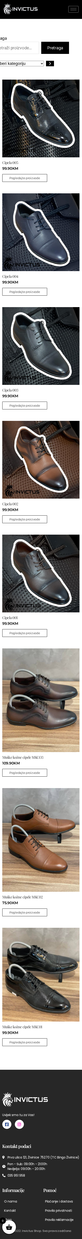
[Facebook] (6, 1124)
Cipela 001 (10, 617)
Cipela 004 (10, 276)
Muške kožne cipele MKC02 (22, 897)
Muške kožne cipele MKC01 (22, 1026)
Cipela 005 (10, 162)
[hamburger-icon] (73, 9)
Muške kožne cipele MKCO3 (22, 757)
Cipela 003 (10, 390)
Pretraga (55, 47)
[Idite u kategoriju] (50, 63)
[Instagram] (19, 1124)
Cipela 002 (10, 503)
